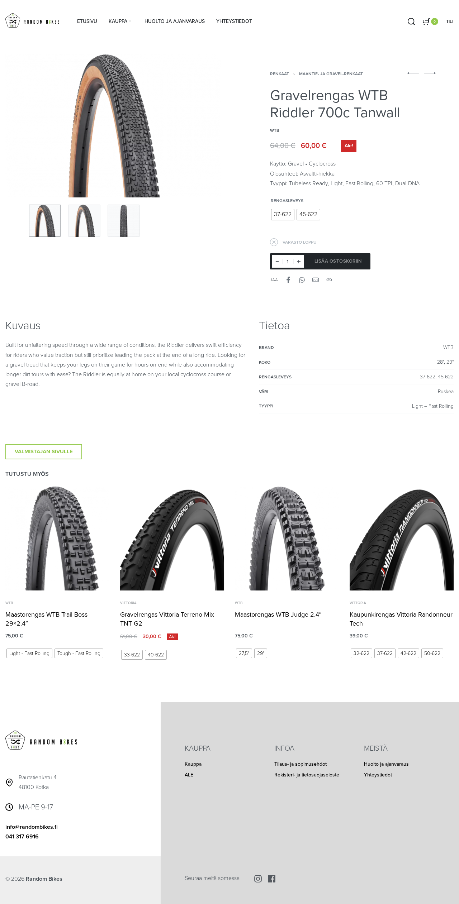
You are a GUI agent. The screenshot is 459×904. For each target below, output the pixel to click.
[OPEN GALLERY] (113, 125)
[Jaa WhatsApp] (302, 280)
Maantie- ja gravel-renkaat (331, 73)
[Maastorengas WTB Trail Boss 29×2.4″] (57, 538)
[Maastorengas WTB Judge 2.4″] (287, 538)
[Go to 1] (45, 221)
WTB (9, 603)
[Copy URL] (329, 280)
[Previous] (25, 125)
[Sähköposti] (315, 280)
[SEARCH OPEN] (411, 21)
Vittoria (128, 603)
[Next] (201, 125)
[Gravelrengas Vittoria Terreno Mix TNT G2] (172, 538)
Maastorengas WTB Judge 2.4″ (278, 614)
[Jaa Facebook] (288, 280)
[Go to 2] (84, 221)
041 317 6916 (22, 836)
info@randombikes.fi (31, 827)
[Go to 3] (124, 221)
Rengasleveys (287, 200)
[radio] (282, 214)
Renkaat (279, 73)
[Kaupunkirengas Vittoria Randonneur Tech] (402, 538)
